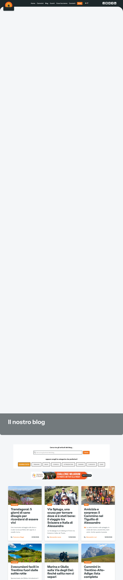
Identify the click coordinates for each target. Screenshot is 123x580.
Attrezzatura (68, 464)
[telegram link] (112, 3)
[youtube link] (109, 3)
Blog (46, 3)
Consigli (56, 464)
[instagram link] (106, 3)
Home (33, 3)
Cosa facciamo (61, 3)
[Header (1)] (61, 475)
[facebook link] (104, 3)
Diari (101, 464)
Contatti (72, 3)
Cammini (40, 3)
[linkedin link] (115, 3)
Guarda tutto (24, 464)
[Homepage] (8, 5)
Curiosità (91, 464)
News (46, 464)
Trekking (36, 464)
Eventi (52, 3)
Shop (79, 3)
